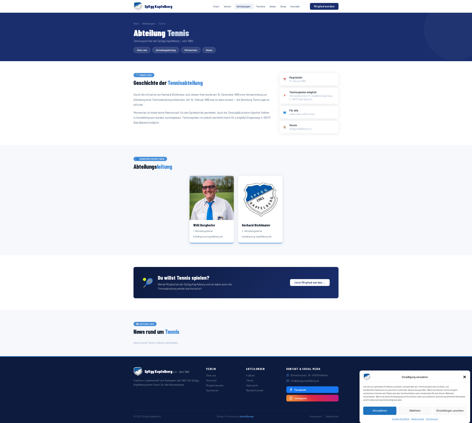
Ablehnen (415, 410)
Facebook (300, 389)
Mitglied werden (324, 6)
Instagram (300, 398)
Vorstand (211, 380)
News (273, 6)
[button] (464, 377)
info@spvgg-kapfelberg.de (305, 380)
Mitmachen (191, 50)
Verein (227, 6)
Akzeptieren (380, 410)
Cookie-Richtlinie (400, 418)
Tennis (249, 380)
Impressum (432, 418)
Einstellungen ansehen (450, 410)
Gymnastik (252, 385)
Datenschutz (417, 418)
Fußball (250, 375)
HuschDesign (247, 416)
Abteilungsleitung (166, 50)
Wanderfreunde (254, 390)
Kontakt (295, 6)
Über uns (142, 50)
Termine (260, 6)
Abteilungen (243, 6)
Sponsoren (212, 390)
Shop (283, 6)
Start (216, 6)
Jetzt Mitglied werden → (310, 282)
